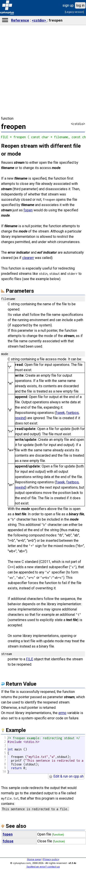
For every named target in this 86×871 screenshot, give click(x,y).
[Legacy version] (74, 12)
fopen (28, 210)
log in (80, 5)
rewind (20, 418)
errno (62, 713)
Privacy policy (51, 859)
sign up (68, 5)
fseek (60, 413)
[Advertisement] (43, 625)
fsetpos (72, 413)
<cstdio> (39, 20)
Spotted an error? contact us (43, 866)
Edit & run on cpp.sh (68, 776)
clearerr (28, 258)
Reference (20, 20)
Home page (34, 859)
